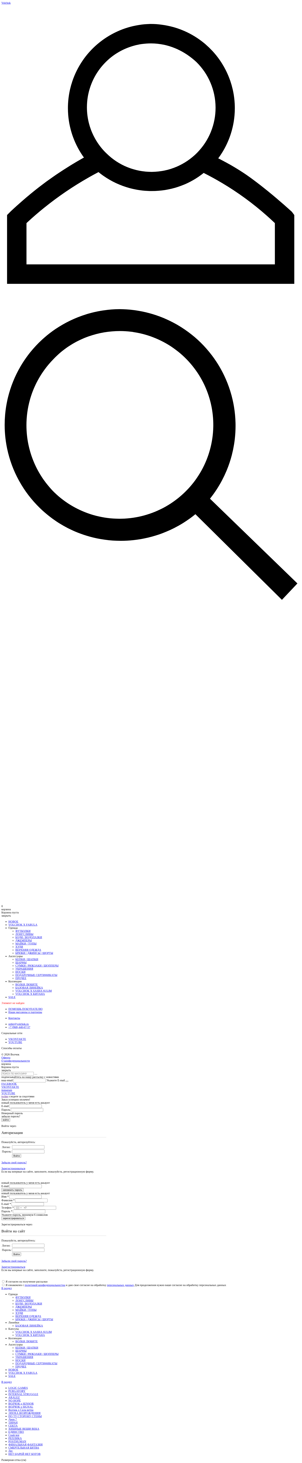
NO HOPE (14, 1400)
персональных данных (120, 1285)
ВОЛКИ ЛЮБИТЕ (26, 984)
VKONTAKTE (17, 1039)
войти (6, 1120)
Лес (10, 1450)
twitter (4, 1096)
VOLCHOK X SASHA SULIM (33, 990)
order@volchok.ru (18, 1024)
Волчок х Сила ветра (20, 1409)
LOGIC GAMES (18, 1387)
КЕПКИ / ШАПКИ (26, 959)
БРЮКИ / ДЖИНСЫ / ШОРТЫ (34, 953)
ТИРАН (13, 1422)
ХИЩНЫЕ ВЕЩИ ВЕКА (23, 1428)
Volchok (6, 2)
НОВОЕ (13, 921)
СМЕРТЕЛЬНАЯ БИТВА (23, 1447)
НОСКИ (20, 971)
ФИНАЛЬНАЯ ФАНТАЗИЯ (25, 1444)
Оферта (5, 1057)
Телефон (7, 1207)
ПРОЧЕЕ (20, 978)
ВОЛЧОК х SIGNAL (20, 1406)
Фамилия (8, 1200)
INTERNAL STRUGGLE (23, 1394)
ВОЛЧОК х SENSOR (21, 1403)
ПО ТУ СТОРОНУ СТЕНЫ (25, 1416)
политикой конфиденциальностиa (45, 1285)
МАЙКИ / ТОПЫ (26, 943)
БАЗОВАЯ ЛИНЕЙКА (29, 987)
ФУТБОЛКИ (23, 931)
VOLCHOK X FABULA (22, 924)
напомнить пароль (12, 1190)
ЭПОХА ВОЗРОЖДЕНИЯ (24, 1413)
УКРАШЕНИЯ (24, 968)
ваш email (7, 1080)
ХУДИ (19, 946)
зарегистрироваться (13, 1218)
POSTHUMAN (17, 1441)
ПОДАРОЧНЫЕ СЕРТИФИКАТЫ (36, 975)
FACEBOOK (9, 1083)
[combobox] (19, 1207)
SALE (12, 997)
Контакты (14, 1018)
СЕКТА (13, 1425)
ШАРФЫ (21, 962)
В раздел (6, 1288)
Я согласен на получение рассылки (27, 1281)
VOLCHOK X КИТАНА (30, 993)
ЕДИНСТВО (16, 1431)
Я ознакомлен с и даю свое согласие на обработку (70, 1285)
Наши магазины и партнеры (25, 1012)
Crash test (13, 1435)
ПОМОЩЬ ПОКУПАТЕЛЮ (25, 1009)
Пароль (5, 1109)
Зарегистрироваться (13, 1168)
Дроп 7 (12, 1419)
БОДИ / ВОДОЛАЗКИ (28, 937)
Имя (5, 1196)
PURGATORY (17, 1391)
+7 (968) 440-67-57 (19, 1027)
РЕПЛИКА (15, 1438)
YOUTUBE (15, 1042)
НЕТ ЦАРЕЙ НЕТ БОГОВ (24, 1454)
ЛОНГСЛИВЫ (24, 934)
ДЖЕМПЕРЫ (23, 940)
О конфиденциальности (15, 1060)
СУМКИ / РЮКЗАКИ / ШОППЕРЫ (37, 965)
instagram (6, 1090)
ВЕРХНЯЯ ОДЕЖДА (28, 949)
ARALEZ (14, 1397)
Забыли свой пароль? (14, 1162)
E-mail (5, 1106)
